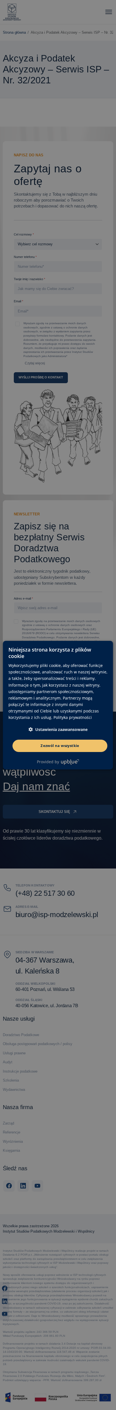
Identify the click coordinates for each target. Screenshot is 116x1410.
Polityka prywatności (72, 717)
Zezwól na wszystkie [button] (60, 745)
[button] (58, 729)
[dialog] (58, 705)
